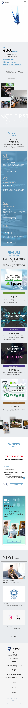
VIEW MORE (16, 484)
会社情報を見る (11, 78)
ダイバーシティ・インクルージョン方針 (14, 703)
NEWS (14, 690)
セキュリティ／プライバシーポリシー (14, 698)
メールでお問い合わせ (13, 677)
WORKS (14, 687)
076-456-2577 (15, 658)
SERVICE (14, 685)
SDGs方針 (14, 700)
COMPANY (14, 682)
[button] (6, 484)
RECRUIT (14, 692)
